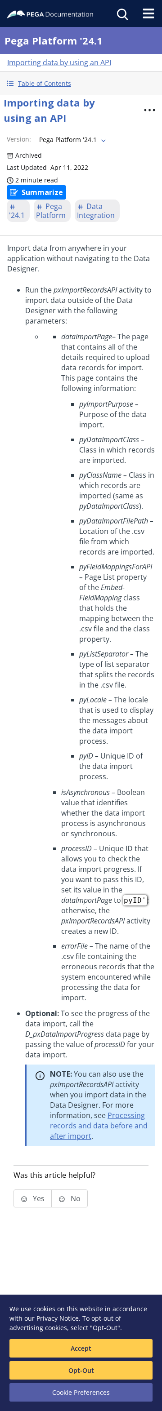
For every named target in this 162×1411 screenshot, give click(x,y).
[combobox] (71, 139)
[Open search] (121, 13)
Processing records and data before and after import (99, 1125)
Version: (19, 139)
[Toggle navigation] (149, 13)
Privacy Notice (57, 1318)
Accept (81, 1348)
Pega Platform (51, 210)
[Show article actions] (149, 110)
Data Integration (96, 210)
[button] (81, 83)
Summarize (42, 192)
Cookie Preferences (81, 1392)
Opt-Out (81, 1370)
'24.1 (17, 215)
